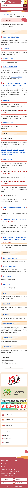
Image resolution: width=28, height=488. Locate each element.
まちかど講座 (6, 304)
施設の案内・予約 (7, 439)
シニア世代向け (7, 284)
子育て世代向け (7, 276)
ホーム (2, 14)
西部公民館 (15, 150)
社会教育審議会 (7, 347)
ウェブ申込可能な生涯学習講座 (11, 37)
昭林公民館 (9, 155)
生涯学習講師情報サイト (9, 323)
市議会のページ (9, 420)
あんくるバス (9, 425)
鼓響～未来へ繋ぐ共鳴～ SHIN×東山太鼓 (14, 207)
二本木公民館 (22, 152)
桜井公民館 (3, 150)
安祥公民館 (3, 152)
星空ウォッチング (7, 159)
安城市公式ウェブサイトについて (10, 460)
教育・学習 (6, 14)
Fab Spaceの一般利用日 (16, 77)
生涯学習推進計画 (7, 338)
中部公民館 (3, 155)
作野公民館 (21, 150)
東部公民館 (9, 152)
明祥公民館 (15, 152)
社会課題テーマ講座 (8, 122)
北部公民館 (9, 150)
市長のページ (9, 414)
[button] (22, 2)
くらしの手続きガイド (8, 435)
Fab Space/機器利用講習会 (10, 67)
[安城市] (3, 2)
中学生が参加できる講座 (9, 266)
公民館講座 (6, 49)
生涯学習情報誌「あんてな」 (10, 258)
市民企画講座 (6, 100)
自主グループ (6, 293)
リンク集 (4, 463)
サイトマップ (5, 466)
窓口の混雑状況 (6, 442)
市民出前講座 (6, 314)
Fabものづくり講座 (8, 59)
